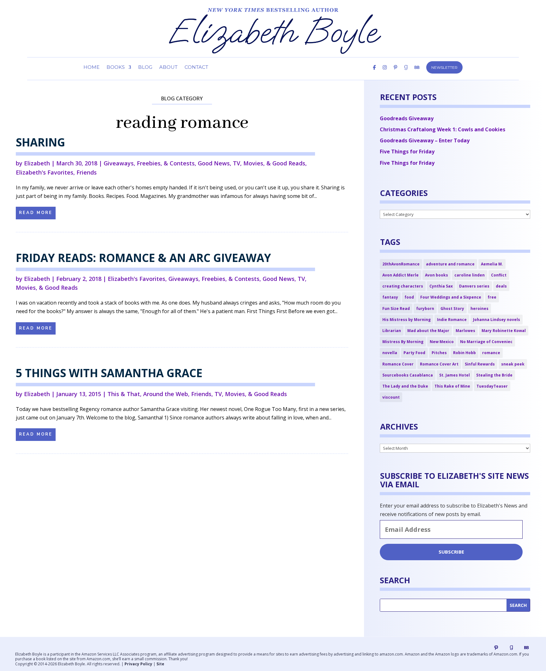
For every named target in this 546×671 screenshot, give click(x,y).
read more (35, 213)
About (168, 67)
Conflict (499, 275)
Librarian (391, 330)
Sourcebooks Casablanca (407, 375)
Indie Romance (452, 319)
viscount (391, 397)
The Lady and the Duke (405, 386)
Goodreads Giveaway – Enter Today (425, 140)
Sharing (40, 142)
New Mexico (442, 341)
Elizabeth (37, 163)
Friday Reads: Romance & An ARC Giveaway (143, 257)
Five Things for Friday (407, 151)
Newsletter (444, 67)
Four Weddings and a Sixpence (450, 297)
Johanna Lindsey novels (496, 319)
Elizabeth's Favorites (44, 172)
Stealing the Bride (494, 375)
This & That (123, 394)
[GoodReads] (406, 72)
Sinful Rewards (480, 364)
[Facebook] (374, 72)
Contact (196, 67)
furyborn (425, 308)
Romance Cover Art (439, 364)
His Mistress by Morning (406, 319)
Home (91, 67)
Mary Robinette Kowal (504, 330)
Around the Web (165, 394)
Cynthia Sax (441, 286)
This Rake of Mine (452, 386)
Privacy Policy (138, 664)
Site (160, 664)
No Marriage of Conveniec (486, 341)
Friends (86, 172)
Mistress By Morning (402, 341)
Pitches (439, 352)
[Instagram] (385, 72)
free (492, 297)
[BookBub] (417, 72)
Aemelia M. (492, 264)
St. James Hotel (454, 375)
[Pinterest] (395, 72)
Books (115, 67)
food (409, 297)
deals (501, 286)
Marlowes (465, 330)
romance (491, 352)
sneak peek (513, 364)
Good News (214, 163)
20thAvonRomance (401, 264)
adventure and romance (450, 264)
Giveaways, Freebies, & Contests (149, 163)
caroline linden (469, 275)
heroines (479, 308)
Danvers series (474, 286)
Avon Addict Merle (400, 275)
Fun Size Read (396, 308)
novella (389, 352)
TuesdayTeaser (492, 386)
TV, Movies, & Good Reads (269, 163)
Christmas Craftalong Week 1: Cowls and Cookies (442, 129)
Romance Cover (398, 364)
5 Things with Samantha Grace (109, 372)
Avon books (436, 275)
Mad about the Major (428, 330)
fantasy (390, 297)
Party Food (414, 352)
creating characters (402, 286)
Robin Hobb (464, 352)
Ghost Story (452, 308)
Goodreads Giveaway (407, 118)
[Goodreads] (511, 647)
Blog (145, 67)
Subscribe (451, 552)
